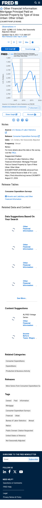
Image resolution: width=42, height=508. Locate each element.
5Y (14, 42)
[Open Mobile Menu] (39, 3)
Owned (8, 401)
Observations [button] (8, 27)
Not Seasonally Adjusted (15, 441)
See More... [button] (22, 298)
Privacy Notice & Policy (12, 497)
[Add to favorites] (1, 8)
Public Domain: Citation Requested (19, 431)
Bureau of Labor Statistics (16, 421)
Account (30, 114)
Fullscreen (33, 108)
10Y (20, 42)
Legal (5, 493)
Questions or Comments (12, 483)
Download (29, 49)
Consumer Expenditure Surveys (25, 136)
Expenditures (11, 366)
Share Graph (10, 114)
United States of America (15, 436)
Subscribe (33, 459)
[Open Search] (35, 3)
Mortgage (9, 406)
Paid (15, 401)
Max (26, 42)
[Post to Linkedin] (26, 120)
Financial (9, 416)
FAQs (14, 153)
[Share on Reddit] (22, 120)
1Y (9, 42)
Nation (8, 426)
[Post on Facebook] (18, 120)
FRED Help (7, 487)
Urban (17, 416)
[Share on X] (13, 120)
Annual (31, 421)
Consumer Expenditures (15, 361)
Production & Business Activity (18, 371)
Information (24, 401)
